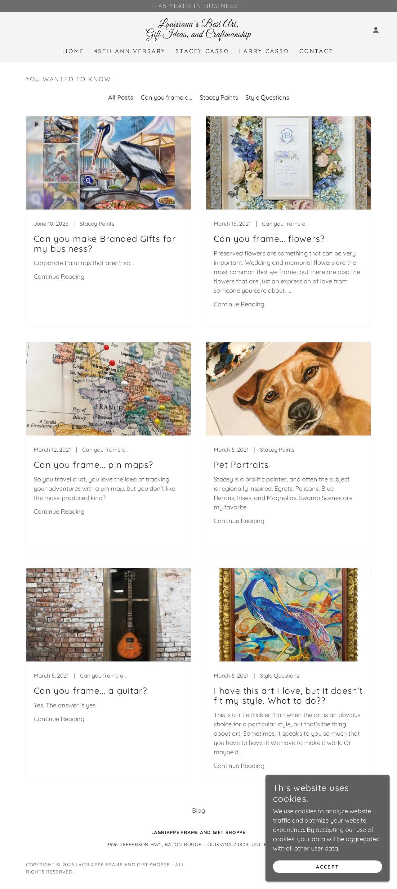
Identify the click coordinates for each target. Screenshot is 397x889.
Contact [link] (316, 51)
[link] (198, 34)
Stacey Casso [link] (202, 51)
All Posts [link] (120, 97)
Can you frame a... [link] (166, 97)
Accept (327, 867)
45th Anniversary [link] (130, 51)
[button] (376, 30)
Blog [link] (198, 810)
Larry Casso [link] (264, 51)
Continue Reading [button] (59, 276)
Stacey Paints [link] (219, 97)
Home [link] (73, 51)
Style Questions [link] (267, 97)
